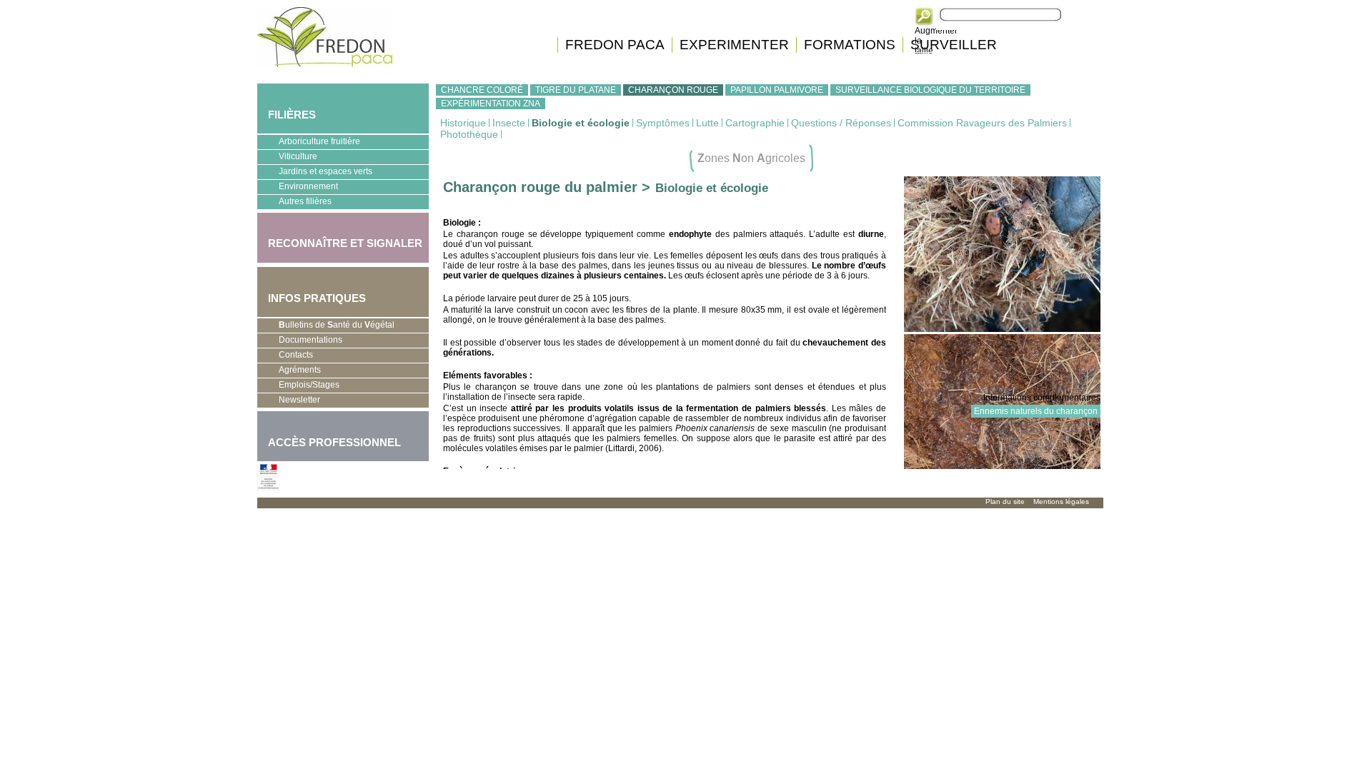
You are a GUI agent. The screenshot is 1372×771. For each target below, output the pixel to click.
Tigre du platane (575, 90)
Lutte (707, 122)
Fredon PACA (615, 44)
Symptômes (663, 122)
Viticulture (287, 157)
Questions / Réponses (841, 122)
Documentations (299, 341)
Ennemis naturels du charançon (1036, 411)
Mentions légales (1061, 501)
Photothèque (469, 134)
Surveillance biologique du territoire (930, 90)
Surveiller (953, 44)
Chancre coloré (482, 90)
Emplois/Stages (298, 386)
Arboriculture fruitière (308, 142)
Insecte (508, 122)
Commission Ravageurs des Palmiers (982, 122)
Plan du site (1005, 501)
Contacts (296, 355)
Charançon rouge (673, 90)
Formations (849, 44)
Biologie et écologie (581, 122)
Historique (463, 122)
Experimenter (734, 44)
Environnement (297, 187)
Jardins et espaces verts (314, 172)
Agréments (289, 371)
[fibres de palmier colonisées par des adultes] (1002, 329)
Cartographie (755, 122)
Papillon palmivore (776, 90)
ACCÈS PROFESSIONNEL (334, 442)
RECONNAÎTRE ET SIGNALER (339, 235)
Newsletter (299, 400)
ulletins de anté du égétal (336, 325)
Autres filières (294, 202)
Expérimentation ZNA (490, 104)
